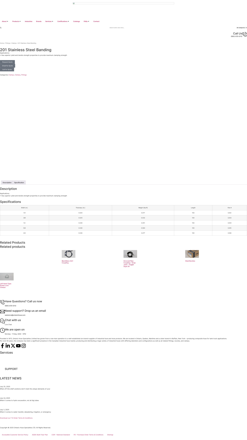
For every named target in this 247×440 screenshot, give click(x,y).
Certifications (62, 21)
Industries (28, 21)
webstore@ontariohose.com (15, 315)
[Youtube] (18, 345)
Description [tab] (7, 183)
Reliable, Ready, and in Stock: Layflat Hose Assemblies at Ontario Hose (45, 405)
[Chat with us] (2, 321)
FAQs (86, 21)
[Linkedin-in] (7, 345)
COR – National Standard (61, 435)
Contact (96, 21)
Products (15, 21)
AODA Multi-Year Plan (40, 435)
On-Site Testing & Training (11, 356)
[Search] (0, 27)
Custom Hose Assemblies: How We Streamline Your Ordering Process (45, 382)
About (4, 21)
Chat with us (13, 320)
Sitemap (110, 435)
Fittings (7, 43)
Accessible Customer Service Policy (15, 435)
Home (2, 43)
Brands (38, 21)
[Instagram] (23, 345)
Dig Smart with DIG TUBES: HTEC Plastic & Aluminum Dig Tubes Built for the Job (51, 393)
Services (48, 21)
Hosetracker (6, 365)
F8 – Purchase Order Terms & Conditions (88, 435)
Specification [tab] (19, 183)
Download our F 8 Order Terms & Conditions (16, 418)
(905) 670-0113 (236, 36)
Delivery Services (8, 361)
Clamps (13, 43)
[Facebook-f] (2, 345)
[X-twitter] (13, 345)
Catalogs (76, 21)
